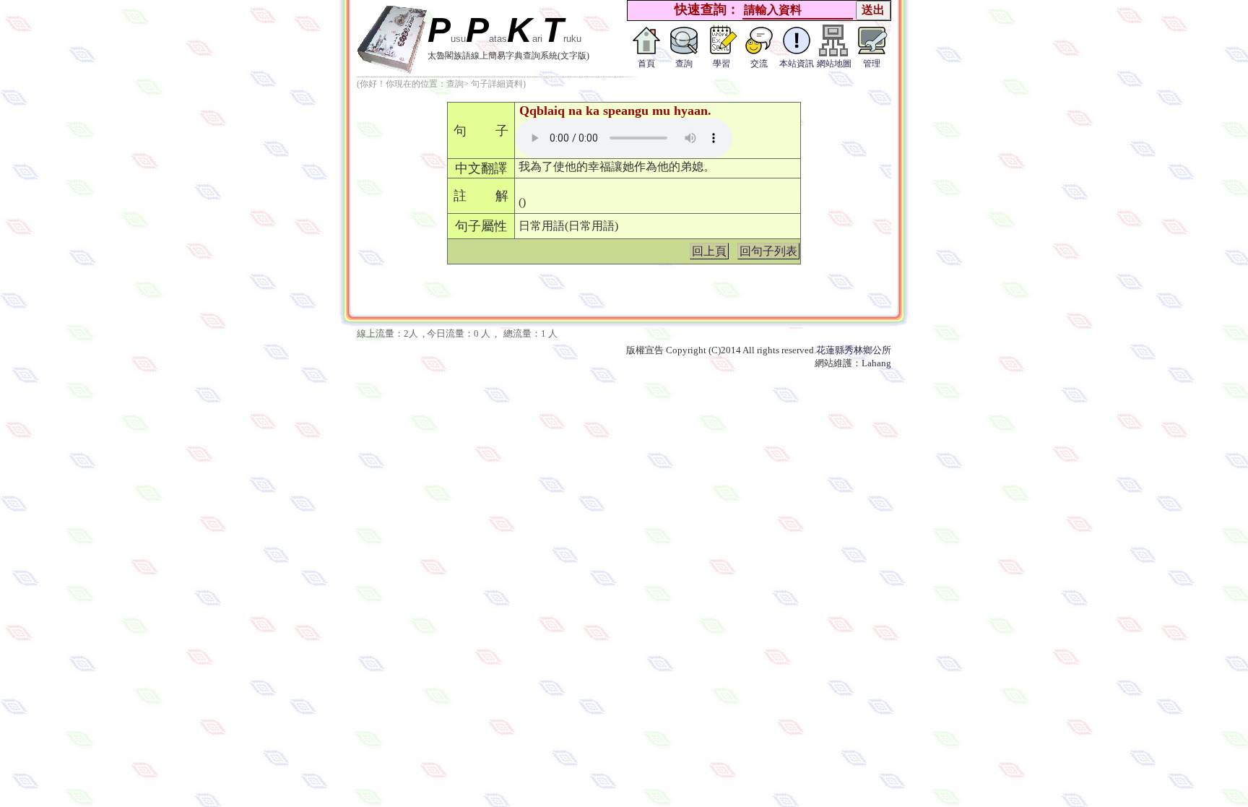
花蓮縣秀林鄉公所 (853, 350)
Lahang (876, 363)
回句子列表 (768, 251)
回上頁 (709, 251)
